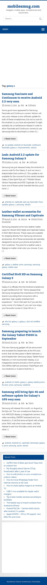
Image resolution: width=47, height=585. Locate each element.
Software (32, 105)
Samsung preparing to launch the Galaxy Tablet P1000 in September (21, 334)
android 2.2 (9, 202)
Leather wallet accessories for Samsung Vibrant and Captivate (23, 213)
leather (15, 265)
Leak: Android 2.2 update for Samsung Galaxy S (20, 156)
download (34, 443)
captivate (18, 202)
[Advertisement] (23, 58)
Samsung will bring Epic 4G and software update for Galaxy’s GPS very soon (23, 395)
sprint (19, 446)
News (31, 342)
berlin (17, 382)
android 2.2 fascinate (22, 145)
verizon (33, 148)
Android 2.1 (16, 443)
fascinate (5, 148)
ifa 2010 (5, 385)
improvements (24, 148)
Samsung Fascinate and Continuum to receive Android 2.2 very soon (22, 97)
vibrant (27, 205)
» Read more (10, 139)
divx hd (8, 322)
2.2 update (9, 145)
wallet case (13, 267)
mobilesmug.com (23, 6)
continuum (36, 145)
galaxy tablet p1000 (36, 382)
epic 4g (26, 202)
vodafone (26, 385)
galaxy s (13, 148)
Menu (5, 29)
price (21, 265)
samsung (20, 205)
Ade (22, 105)
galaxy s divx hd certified (29, 322)
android (8, 443)
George (24, 219)
